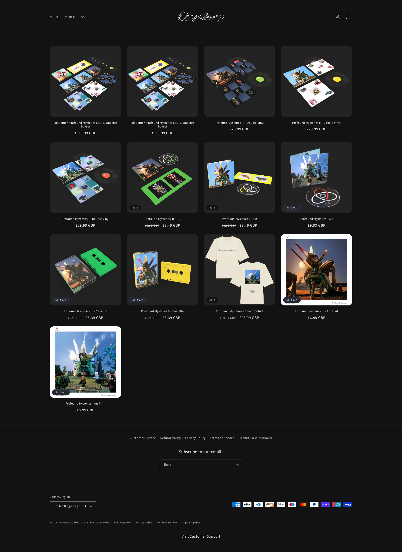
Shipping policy (191, 522)
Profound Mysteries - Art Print (86, 403)
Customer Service (143, 438)
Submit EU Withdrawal (255, 438)
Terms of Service (222, 438)
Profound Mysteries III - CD (162, 219)
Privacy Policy (195, 438)
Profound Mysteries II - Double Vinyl (316, 123)
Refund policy (122, 522)
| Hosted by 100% (98, 522)
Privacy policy (144, 522)
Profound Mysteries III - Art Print (316, 311)
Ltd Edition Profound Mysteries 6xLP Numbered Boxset (85, 125)
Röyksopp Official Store (73, 522)
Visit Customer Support (201, 536)
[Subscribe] (237, 464)
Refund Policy (170, 438)
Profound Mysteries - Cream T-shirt (239, 311)
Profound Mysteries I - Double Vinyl (85, 219)
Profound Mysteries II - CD (239, 219)
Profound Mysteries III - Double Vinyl (239, 123)
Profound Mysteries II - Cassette (162, 311)
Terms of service (167, 522)
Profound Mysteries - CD (316, 219)
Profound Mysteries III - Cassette (85, 311)
